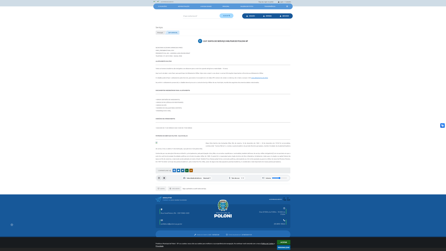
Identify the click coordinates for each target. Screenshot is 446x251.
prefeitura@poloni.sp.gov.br (171, 224)
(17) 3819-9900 (279, 224)
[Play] (159, 178)
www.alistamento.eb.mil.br (259, 78)
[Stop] (164, 178)
